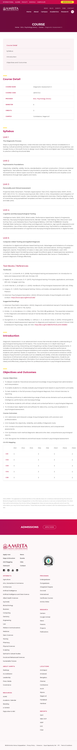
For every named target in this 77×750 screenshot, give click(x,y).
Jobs (64, 8)
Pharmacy (6, 642)
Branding (6, 704)
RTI (59, 745)
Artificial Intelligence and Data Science (16, 594)
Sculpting (6, 650)
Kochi (42, 688)
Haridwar (43, 703)
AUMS (5, 696)
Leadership (7, 677)
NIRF (41, 722)
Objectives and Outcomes (17, 62)
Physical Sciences (9, 646)
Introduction (11, 57)
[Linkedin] (17, 570)
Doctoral (43, 590)
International (8, 2)
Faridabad (43, 700)
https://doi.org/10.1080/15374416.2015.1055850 (50, 325)
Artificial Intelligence (10, 590)
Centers (42, 613)
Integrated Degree (46, 587)
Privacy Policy (31, 745)
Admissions (67, 2)
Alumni (17, 2)
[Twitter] (8, 570)
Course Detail (12, 45)
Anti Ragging (7, 562)
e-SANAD (6, 707)
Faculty (24, 2)
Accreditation (7, 674)
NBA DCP (43, 719)
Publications (44, 632)
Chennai (42, 681)
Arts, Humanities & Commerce (13, 583)
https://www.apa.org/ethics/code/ (23, 297)
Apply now (6, 554)
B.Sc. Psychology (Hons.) (29, 27)
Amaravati (43, 674)
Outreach (6, 565)
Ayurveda (6, 602)
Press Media (7, 681)
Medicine (6, 631)
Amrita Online (44, 602)
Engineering (7, 620)
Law (4, 624)
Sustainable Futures (9, 661)
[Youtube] (13, 570)
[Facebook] (4, 570)
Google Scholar (45, 617)
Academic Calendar (9, 700)
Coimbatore (44, 685)
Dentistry (6, 616)
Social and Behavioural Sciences (14, 657)
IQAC (41, 715)
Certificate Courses (46, 598)
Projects (43, 628)
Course (41, 27)
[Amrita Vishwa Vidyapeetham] (10, 9)
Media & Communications (11, 627)
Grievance (39, 745)
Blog (51, 8)
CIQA (41, 730)
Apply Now (49, 527)
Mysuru (42, 692)
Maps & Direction (9, 558)
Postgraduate (44, 583)
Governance (7, 685)
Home (17, 27)
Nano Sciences (8, 635)
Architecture (7, 587)
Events (57, 8)
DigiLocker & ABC (9, 711)
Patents (42, 624)
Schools (32, 2)
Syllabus (10, 51)
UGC (41, 726)
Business (6, 609)
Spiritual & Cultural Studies (12, 653)
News (46, 8)
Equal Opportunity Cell (50, 745)
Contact (70, 8)
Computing (6, 613)
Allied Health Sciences (10, 598)
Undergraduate (45, 579)
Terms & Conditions (66, 745)
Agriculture (6, 579)
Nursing (5, 639)
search (72, 11)
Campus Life (41, 2)
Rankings (6, 670)
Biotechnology (8, 605)
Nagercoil (43, 696)
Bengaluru (43, 677)
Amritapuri (43, 670)
